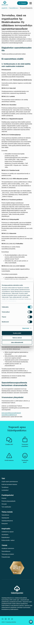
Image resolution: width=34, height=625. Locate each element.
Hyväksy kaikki (17, 333)
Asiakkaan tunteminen (8, 548)
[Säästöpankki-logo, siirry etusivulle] (5, 3)
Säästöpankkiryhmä (7, 520)
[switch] (30, 312)
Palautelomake (6, 557)
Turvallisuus (5, 487)
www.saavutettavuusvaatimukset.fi (11, 413)
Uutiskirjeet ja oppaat (7, 531)
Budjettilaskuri (6, 537)
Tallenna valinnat (17, 337)
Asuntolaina (5, 534)
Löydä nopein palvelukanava (10, 481)
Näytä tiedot (25, 328)
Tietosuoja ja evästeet (8, 554)
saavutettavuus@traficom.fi (9, 414)
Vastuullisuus (5, 515)
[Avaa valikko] (30, 3)
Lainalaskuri (5, 490)
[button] (31, 622)
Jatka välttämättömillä (17, 342)
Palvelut (4, 498)
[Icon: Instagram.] (9, 619)
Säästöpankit (5, 518)
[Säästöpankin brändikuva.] (2, 619)
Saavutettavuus (13, 8)
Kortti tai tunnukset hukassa (9, 484)
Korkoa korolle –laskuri (8, 540)
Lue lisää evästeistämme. (9, 301)
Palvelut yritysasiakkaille (8, 501)
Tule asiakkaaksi (6, 507)
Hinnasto (4, 504)
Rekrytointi (5, 523)
